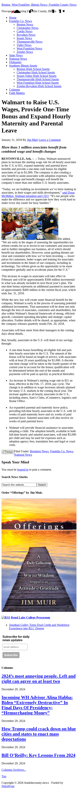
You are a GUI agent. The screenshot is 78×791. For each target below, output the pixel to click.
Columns (14, 89)
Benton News (25, 24)
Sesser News (24, 38)
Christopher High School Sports (36, 72)
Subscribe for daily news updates (16, 638)
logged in (22, 469)
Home (12, 17)
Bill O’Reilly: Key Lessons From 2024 (38, 755)
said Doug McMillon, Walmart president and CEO (38, 194)
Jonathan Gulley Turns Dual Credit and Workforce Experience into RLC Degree (39, 626)
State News (16, 55)
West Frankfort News (29, 48)
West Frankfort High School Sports (38, 82)
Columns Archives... (14, 769)
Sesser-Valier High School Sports (36, 75)
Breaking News (39, 451)
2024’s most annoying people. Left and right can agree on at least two (39, 679)
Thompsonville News (29, 41)
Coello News (24, 31)
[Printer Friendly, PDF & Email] (8, 451)
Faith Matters (17, 93)
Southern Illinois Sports (23, 65)
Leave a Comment (50, 139)
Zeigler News (25, 51)
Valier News (24, 45)
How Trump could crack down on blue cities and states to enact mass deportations (39, 734)
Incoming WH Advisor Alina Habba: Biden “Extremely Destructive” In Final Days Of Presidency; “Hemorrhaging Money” (37, 705)
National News (18, 58)
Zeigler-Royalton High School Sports (39, 86)
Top (4, 776)
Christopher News (27, 28)
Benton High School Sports (33, 69)
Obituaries (15, 62)
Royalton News (26, 34)
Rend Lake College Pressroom (30, 617)
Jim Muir (32, 139)
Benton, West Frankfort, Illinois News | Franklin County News (39, 4)
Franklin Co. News (20, 21)
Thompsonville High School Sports (38, 79)
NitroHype (8, 786)
